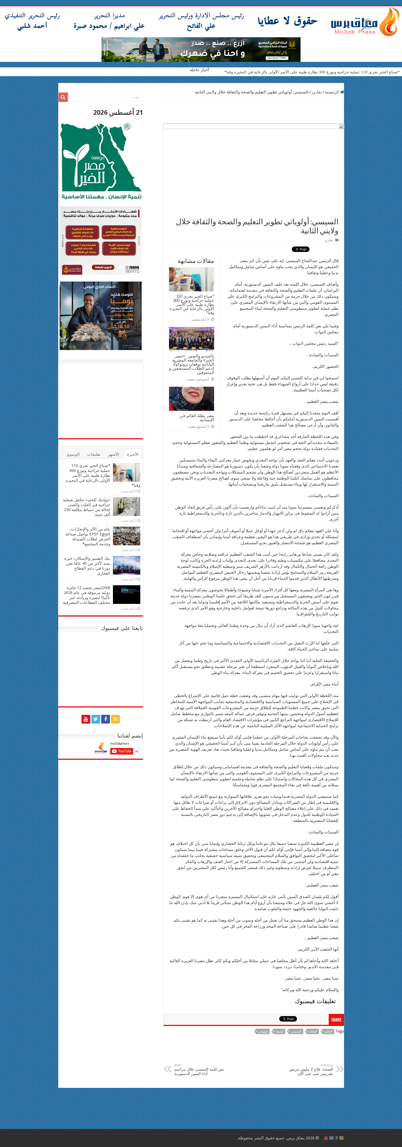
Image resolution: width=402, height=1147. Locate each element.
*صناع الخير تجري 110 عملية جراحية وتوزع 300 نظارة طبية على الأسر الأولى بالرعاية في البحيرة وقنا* (312, 72)
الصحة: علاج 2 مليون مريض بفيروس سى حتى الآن (311, 1069)
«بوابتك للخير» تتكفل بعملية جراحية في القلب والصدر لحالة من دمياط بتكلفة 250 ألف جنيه (86, 507)
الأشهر (113, 454)
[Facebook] (105, 719)
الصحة (279, 1031)
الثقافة (313, 1031)
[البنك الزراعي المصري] (201, 49)
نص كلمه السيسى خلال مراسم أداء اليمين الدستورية (199, 1069)
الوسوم (73, 454)
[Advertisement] (254, 110)
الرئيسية (332, 92)
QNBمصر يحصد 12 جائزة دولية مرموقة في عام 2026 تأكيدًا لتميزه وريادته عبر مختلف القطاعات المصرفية (86, 595)
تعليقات (93, 454)
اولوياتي (263, 1031)
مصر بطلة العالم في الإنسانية (197, 417)
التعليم (328, 1031)
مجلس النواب (304, 343)
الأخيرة (133, 454)
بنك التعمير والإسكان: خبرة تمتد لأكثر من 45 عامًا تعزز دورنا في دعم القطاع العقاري (87, 566)
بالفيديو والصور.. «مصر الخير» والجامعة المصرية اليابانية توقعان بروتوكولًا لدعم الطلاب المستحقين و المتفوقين (191, 364)
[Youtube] (85, 719)
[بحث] (63, 97)
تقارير (317, 92)
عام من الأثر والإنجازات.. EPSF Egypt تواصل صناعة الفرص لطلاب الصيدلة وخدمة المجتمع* (87, 536)
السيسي (296, 1031)
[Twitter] (95, 719)
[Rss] (115, 719)
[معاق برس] (201, 21)
